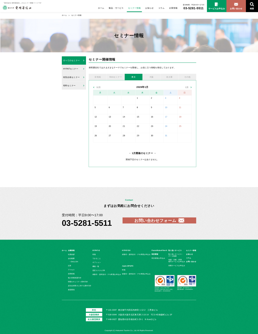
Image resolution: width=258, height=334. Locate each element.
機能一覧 (95, 266)
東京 (133, 77)
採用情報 (71, 274)
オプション (96, 262)
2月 (187, 87)
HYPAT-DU (126, 250)
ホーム (101, 8)
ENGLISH (74, 262)
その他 (187, 77)
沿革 (69, 266)
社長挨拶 (71, 254)
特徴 (94, 254)
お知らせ (149, 8)
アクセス (71, 270)
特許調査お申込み (158, 258)
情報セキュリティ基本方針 (78, 282)
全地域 (97, 77)
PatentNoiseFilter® (159, 250)
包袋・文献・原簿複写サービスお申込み (176, 261)
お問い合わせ (191, 262)
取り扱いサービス (175, 250)
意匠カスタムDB (98, 270)
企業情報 (173, 8)
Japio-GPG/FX (127, 266)
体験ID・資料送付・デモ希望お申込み (106, 274)
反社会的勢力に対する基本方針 (79, 286)
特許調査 (155, 254)
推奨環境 (71, 290)
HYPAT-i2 (96, 250)
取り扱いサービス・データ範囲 (175, 255)
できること (96, 258)
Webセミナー (115, 77)
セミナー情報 (134, 8)
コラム (161, 8)
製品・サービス (116, 8)
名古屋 (169, 77)
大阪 (151, 77)
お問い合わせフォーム (155, 220)
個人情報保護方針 (74, 278)
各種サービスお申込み (176, 266)
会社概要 (71, 258)
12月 (98, 87)
